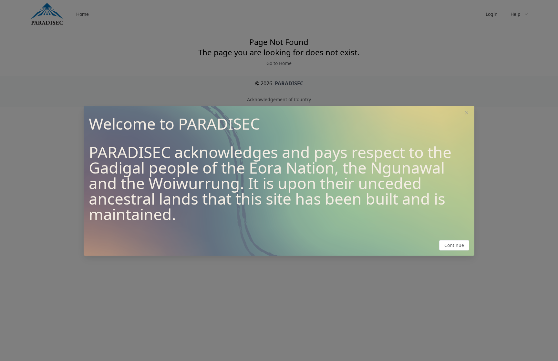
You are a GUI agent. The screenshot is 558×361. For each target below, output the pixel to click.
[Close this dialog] (466, 113)
